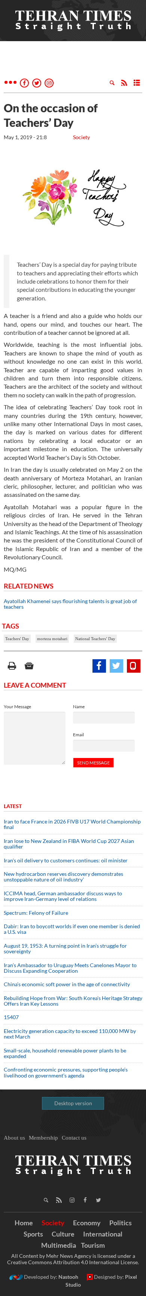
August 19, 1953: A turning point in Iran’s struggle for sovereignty (65, 948)
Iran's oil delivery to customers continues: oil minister (66, 860)
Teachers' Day (17, 638)
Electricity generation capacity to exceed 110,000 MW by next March (70, 1034)
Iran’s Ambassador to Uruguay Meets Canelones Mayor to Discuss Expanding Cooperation (70, 968)
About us (14, 1138)
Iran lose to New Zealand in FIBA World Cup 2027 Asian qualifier (69, 844)
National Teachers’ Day (95, 638)
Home (24, 1222)
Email (78, 734)
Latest (13, 806)
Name (79, 706)
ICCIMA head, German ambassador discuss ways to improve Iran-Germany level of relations (63, 896)
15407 (11, 1017)
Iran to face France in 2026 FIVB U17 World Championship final (72, 824)
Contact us (74, 1138)
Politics (120, 1222)
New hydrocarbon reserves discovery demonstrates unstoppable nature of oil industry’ (63, 877)
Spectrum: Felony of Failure (36, 913)
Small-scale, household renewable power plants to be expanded (65, 1053)
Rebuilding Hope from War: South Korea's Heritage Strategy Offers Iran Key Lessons (73, 1001)
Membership (43, 1138)
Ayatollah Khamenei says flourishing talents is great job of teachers (70, 604)
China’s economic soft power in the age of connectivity (67, 984)
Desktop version (73, 1103)
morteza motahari (52, 638)
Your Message (17, 706)
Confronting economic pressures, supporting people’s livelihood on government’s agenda (66, 1072)
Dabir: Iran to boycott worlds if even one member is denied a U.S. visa (72, 929)
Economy (87, 1222)
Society (81, 137)
